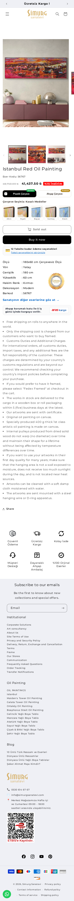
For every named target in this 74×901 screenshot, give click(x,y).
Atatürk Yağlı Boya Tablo (22, 721)
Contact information (29, 889)
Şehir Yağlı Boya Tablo (21, 733)
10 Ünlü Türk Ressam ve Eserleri (27, 752)
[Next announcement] (67, 4)
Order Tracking (16, 668)
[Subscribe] (63, 608)
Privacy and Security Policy (23, 640)
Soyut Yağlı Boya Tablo (21, 725)
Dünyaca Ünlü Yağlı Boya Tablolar (28, 760)
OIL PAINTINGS (16, 690)
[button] (7, 14)
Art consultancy (16, 628)
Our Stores (13, 656)
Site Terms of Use (18, 636)
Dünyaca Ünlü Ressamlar (22, 756)
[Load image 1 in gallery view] (17, 154)
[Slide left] (4, 155)
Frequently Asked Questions (24, 664)
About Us (12, 632)
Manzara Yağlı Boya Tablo (23, 718)
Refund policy (52, 889)
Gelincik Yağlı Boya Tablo (23, 714)
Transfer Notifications (20, 672)
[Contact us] (7, 894)
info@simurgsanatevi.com (27, 795)
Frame (11, 652)
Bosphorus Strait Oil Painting (25, 710)
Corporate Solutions (19, 624)
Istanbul (12, 694)
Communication (17, 660)
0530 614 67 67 (20, 789)
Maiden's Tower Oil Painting (24, 698)
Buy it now (37, 239)
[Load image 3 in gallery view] (56, 154)
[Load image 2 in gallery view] (37, 154)
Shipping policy (50, 895)
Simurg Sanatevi (31, 884)
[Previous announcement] (6, 4)
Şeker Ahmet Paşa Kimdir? (23, 764)
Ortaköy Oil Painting (20, 706)
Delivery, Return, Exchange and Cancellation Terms (34, 646)
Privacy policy (53, 884)
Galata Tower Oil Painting (23, 702)
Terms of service (28, 895)
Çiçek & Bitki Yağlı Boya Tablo (25, 729)
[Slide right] (70, 155)
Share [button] (10, 508)
